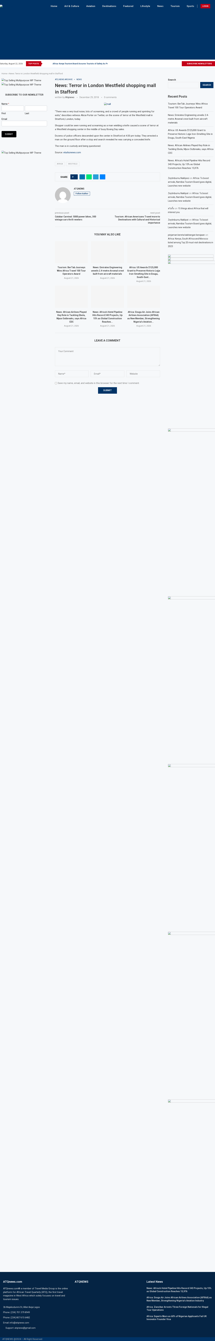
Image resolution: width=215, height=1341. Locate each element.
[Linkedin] (176, 63)
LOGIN (205, 6)
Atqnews (69, 97)
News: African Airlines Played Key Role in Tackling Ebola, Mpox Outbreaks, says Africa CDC (190, 149)
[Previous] (45, 63)
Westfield (72, 164)
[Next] (49, 63)
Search (172, 79)
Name (5, 104)
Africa (60, 164)
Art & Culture (71, 6)
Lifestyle (145, 6)
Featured (128, 6)
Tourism (175, 6)
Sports (190, 6)
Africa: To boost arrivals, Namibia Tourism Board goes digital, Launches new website (190, 182)
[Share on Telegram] (96, 176)
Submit (9, 134)
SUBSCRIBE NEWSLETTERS (199, 64)
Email (4, 119)
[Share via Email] (102, 176)
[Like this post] (75, 176)
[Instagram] (172, 63)
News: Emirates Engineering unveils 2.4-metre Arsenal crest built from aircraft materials (107, 270)
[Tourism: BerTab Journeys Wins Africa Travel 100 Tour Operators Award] (71, 252)
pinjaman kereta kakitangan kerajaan (186, 235)
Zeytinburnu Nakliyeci (178, 178)
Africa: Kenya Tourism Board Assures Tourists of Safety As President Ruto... (87, 64)
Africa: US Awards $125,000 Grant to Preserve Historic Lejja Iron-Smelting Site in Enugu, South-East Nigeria (190, 134)
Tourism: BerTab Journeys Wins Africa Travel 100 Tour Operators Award (71, 270)
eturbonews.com (72, 152)
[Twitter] (168, 63)
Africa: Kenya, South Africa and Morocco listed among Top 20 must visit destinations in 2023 (190, 242)
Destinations (109, 6)
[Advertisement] (107, 34)
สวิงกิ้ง (171, 208)
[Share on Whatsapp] (89, 176)
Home (54, 6)
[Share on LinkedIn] (82, 176)
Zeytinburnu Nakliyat (178, 193)
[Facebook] (165, 63)
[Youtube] (179, 63)
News (160, 6)
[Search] (213, 6)
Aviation (90, 6)
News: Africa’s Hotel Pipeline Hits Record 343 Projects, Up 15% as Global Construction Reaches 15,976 (189, 164)
